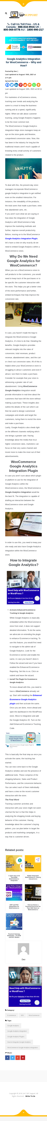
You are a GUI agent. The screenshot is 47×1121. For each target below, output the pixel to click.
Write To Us (30, 1096)
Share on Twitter (13, 842)
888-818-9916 (26, 26)
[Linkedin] (16, 85)
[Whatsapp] (34, 85)
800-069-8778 (12, 29)
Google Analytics (13, 1026)
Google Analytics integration (17, 1031)
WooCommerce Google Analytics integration (22, 1047)
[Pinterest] (21, 85)
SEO (22, 1015)
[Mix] (30, 85)
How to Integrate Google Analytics (19, 1042)
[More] (38, 85)
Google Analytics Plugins (15, 1037)
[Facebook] (7, 85)
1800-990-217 (35, 29)
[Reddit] (25, 85)
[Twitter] (12, 85)
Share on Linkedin (18, 842)
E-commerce (11, 1015)
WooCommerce (22, 691)
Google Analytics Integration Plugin (21, 238)
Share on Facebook (7, 842)
